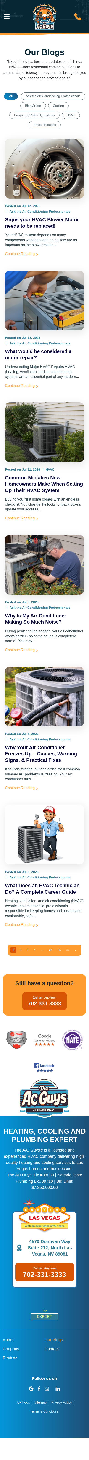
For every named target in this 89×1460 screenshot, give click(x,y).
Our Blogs (53, 1340)
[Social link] (31, 1388)
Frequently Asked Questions (34, 115)
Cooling (58, 105)
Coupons (11, 1349)
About (8, 1340)
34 (50, 950)
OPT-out (23, 1402)
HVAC (71, 115)
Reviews (10, 1358)
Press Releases (44, 125)
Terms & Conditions (44, 1411)
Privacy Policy (61, 1402)
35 (59, 950)
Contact (51, 1349)
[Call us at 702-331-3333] (78, 16)
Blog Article (33, 105)
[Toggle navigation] (7, 16)
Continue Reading (20, 254)
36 (68, 950)
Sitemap (40, 1402)
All (11, 96)
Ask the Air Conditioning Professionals (53, 96)
